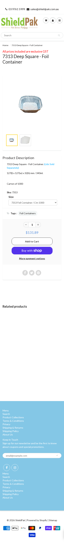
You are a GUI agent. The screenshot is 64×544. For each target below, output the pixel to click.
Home (5, 45)
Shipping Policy (11, 431)
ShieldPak (20, 520)
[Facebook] (6, 467)
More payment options (32, 258)
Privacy (6, 424)
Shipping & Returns (13, 427)
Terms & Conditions (13, 420)
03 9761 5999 (17, 9)
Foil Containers (28, 213)
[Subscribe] (57, 455)
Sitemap (53, 520)
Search (6, 413)
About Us (8, 434)
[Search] (59, 35)
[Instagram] (14, 467)
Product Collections (13, 417)
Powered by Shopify (37, 520)
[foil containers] (32, 105)
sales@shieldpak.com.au (44, 9)
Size (11, 196)
